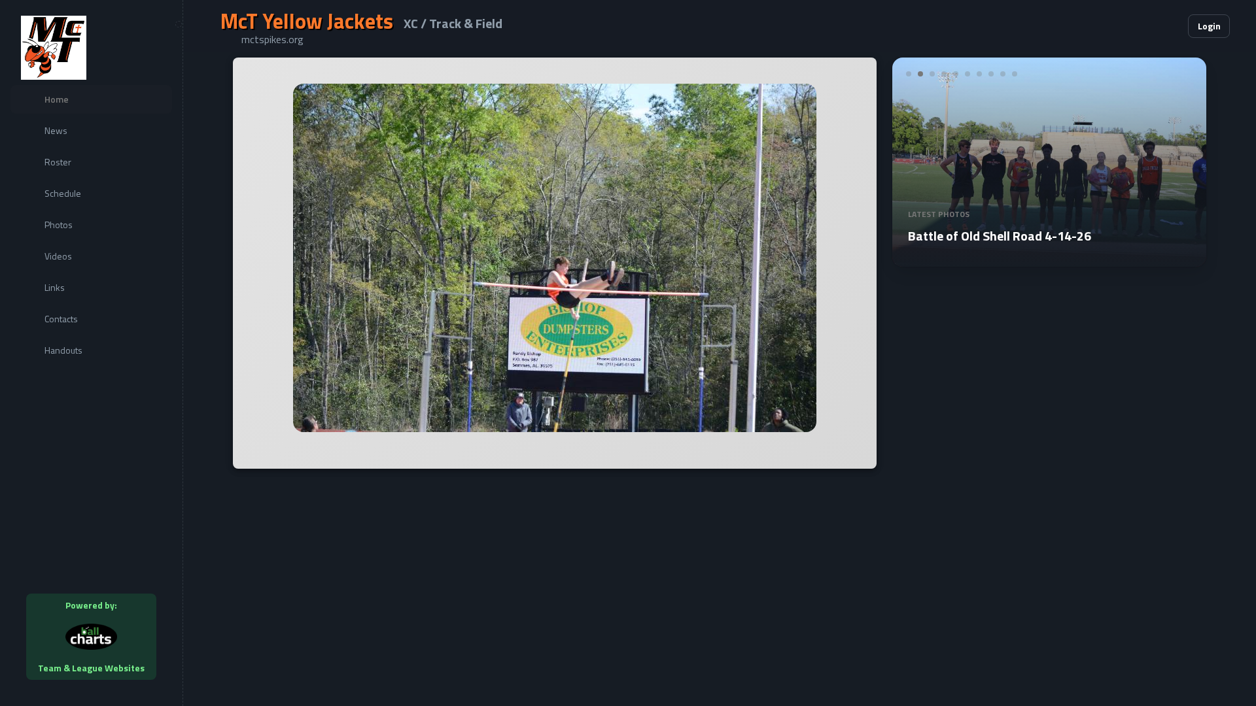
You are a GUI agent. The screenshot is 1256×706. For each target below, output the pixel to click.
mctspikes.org (272, 39)
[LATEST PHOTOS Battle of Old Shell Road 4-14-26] (1055, 259)
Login (1209, 26)
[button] (1138, 26)
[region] (91, 353)
